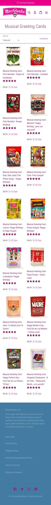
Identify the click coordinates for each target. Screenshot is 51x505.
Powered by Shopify (35, 496)
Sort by (5, 36)
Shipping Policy (11, 450)
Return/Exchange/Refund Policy (18, 458)
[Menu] (46, 12)
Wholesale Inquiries (13, 472)
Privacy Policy (11, 443)
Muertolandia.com (21, 496)
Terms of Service (12, 465)
